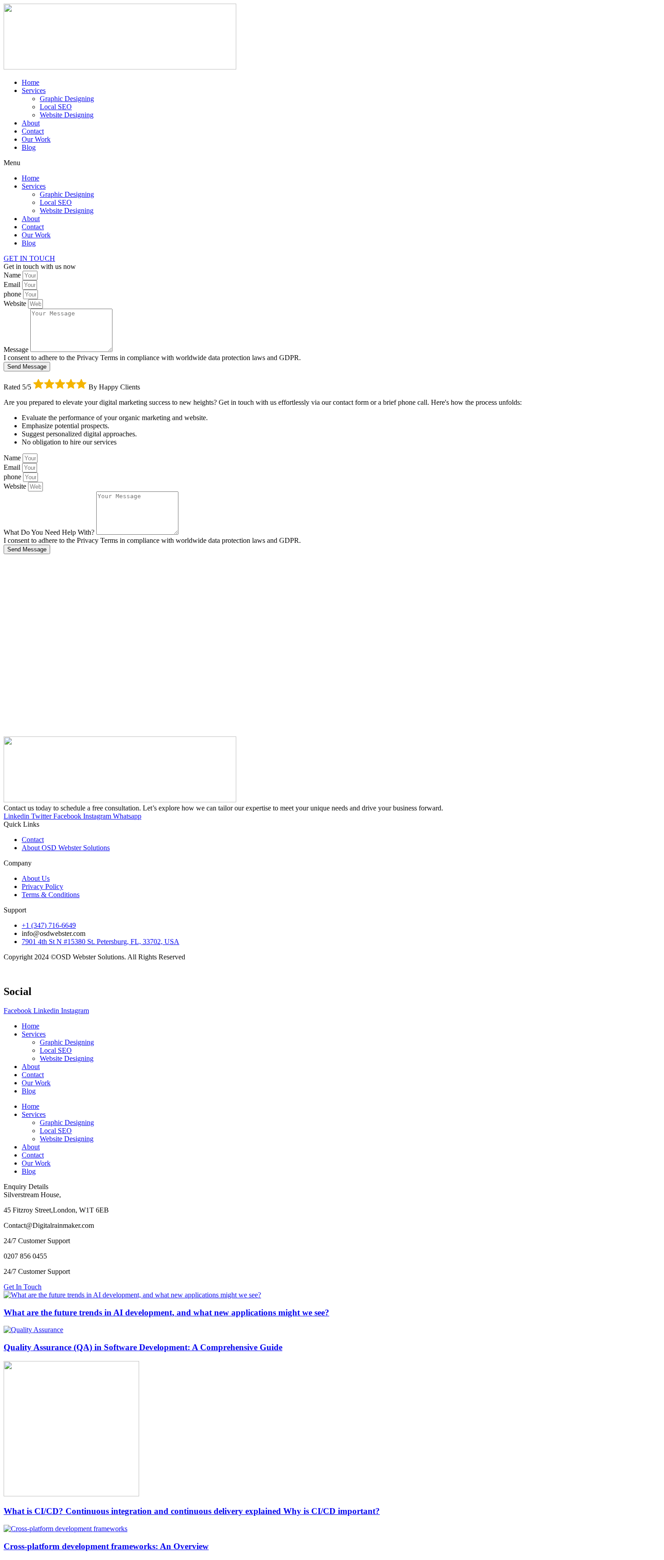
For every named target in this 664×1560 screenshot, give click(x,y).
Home (30, 82)
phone (13, 294)
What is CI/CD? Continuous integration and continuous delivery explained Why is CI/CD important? (192, 1511)
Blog (29, 147)
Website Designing (67, 115)
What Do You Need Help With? (50, 532)
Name (13, 275)
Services (34, 90)
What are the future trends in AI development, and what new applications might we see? (166, 1312)
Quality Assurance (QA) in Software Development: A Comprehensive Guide (143, 1347)
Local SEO (56, 107)
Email (13, 284)
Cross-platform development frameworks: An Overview (106, 1546)
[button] (332, 163)
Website (16, 303)
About (31, 123)
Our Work (36, 139)
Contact (33, 131)
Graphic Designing (67, 98)
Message (17, 349)
